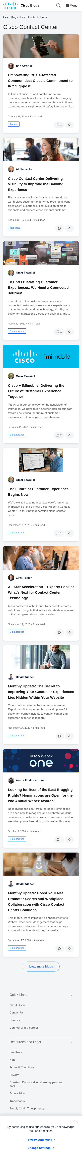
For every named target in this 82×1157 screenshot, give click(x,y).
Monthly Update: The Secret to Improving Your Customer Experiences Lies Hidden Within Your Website (41, 691)
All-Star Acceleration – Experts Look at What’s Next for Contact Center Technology (41, 592)
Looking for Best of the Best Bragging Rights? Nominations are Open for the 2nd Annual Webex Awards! (40, 795)
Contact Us (16, 1012)
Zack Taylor (24, 577)
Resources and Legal (25, 1042)
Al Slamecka (24, 169)
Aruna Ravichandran (30, 780)
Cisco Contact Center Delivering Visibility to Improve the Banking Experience (35, 184)
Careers (15, 1020)
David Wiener (25, 677)
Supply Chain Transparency (27, 1108)
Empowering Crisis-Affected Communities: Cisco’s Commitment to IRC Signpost (40, 80)
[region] (41, 1136)
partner (14, 124)
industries (15, 228)
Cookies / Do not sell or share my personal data (36, 1084)
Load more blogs (41, 966)
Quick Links (18, 995)
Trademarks (17, 1100)
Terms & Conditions (22, 1067)
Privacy (14, 1074)
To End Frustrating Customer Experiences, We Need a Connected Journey (38, 287)
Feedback (16, 1052)
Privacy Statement (39, 1139)
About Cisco (17, 1005)
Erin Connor (24, 65)
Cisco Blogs (30, 5)
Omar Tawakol (25, 272)
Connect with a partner (24, 1027)
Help (12, 1059)
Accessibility (17, 1093)
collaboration (17, 331)
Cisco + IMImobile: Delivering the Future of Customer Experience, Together (36, 391)
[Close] (76, 1121)
